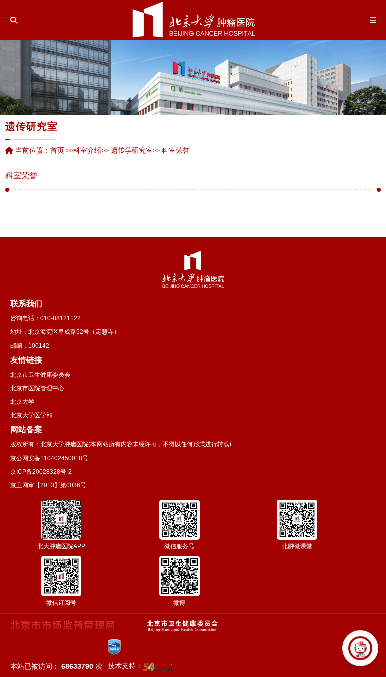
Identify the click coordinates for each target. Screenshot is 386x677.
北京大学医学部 (31, 415)
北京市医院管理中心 (37, 388)
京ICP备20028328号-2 (41, 471)
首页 (57, 150)
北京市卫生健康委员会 (40, 374)
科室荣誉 (21, 176)
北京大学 (22, 401)
